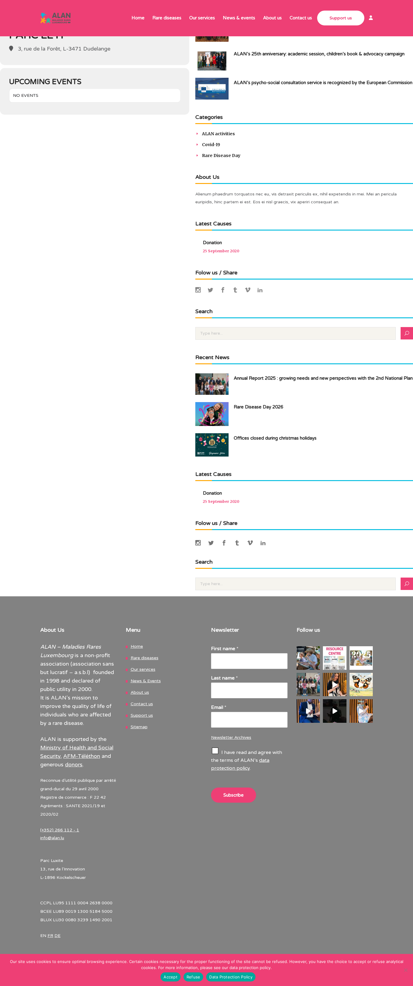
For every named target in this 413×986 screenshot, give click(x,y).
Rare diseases (144, 657)
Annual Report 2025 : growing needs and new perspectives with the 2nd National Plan (323, 378)
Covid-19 (211, 144)
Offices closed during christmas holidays (275, 438)
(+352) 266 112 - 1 (59, 830)
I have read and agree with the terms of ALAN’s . (246, 760)
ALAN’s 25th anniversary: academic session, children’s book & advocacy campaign (319, 54)
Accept (170, 977)
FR (50, 935)
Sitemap (139, 726)
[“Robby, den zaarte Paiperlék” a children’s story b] (361, 684)
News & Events (146, 680)
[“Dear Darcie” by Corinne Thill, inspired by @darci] (361, 711)
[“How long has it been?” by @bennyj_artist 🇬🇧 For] (334, 711)
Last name (224, 678)
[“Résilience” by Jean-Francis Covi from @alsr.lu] (308, 711)
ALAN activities (218, 133)
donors (74, 764)
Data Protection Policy (230, 977)
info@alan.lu (52, 837)
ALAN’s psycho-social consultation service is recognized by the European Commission (323, 82)
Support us (142, 715)
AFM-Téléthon (81, 756)
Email (218, 707)
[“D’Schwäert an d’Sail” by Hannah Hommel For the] (334, 684)
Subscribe (233, 795)
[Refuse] (405, 970)
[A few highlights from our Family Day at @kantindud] (308, 658)
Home (137, 646)
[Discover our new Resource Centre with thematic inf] (334, 658)
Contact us (142, 703)
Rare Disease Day (221, 155)
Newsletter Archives (231, 737)
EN (43, 935)
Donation (212, 242)
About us (140, 692)
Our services (143, 669)
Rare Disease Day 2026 (258, 407)
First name (225, 649)
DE (57, 935)
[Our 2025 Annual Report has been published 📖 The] (361, 658)
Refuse (193, 977)
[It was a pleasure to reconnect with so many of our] (308, 684)
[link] (368, 18)
